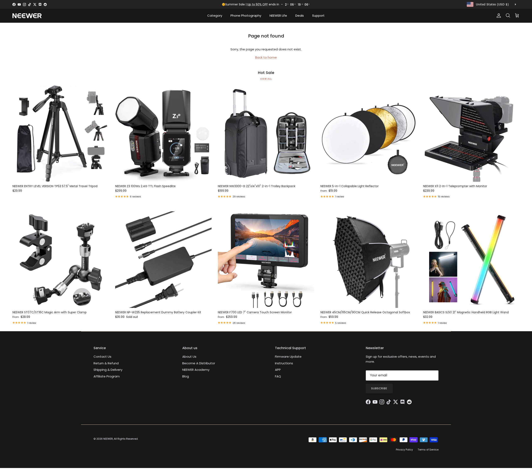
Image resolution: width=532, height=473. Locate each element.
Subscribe (379, 388)
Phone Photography (245, 15)
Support (318, 15)
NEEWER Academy (195, 369)
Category (214, 15)
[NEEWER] (27, 15)
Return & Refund (106, 363)
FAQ (278, 376)
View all (266, 78)
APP (278, 369)
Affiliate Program (107, 376)
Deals (299, 15)
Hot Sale (266, 72)
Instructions (284, 363)
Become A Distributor (198, 363)
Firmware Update (288, 356)
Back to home (266, 57)
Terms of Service (428, 449)
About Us (189, 356)
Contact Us (102, 356)
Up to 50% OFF (257, 4)
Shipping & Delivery (108, 369)
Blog (185, 376)
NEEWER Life (278, 15)
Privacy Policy (404, 449)
